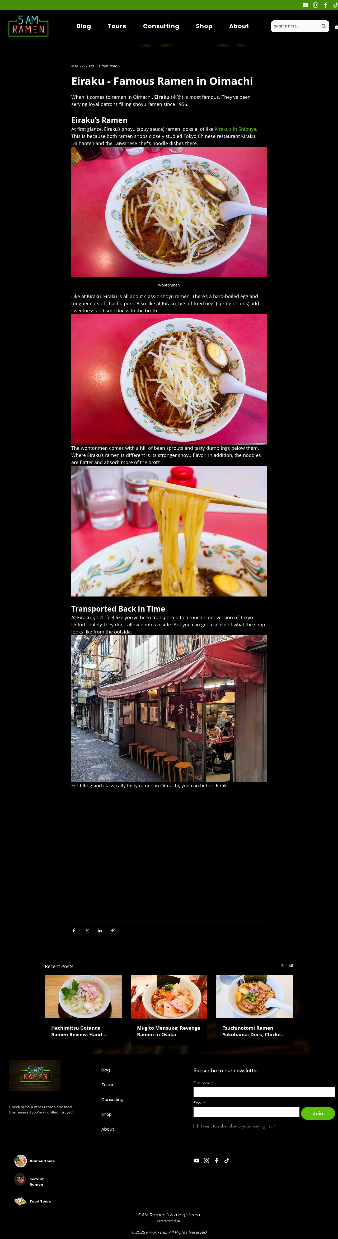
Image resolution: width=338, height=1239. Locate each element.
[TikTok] (226, 1160)
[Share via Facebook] (73, 930)
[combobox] (300, 26)
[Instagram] (315, 5)
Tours (107, 1085)
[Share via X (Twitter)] (86, 930)
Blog (105, 1070)
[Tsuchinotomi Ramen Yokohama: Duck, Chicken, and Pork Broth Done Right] (254, 996)
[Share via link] (112, 930)
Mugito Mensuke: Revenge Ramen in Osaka (168, 1031)
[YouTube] (305, 5)
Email (199, 1103)
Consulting (112, 1100)
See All (287, 965)
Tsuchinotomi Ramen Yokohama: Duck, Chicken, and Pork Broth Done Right (254, 1031)
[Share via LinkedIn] (99, 930)
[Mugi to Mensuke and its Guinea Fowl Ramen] (169, 997)
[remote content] (169, 849)
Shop (106, 1114)
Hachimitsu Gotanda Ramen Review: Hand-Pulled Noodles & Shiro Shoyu (78, 1031)
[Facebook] (325, 5)
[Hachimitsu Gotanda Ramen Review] (83, 996)
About (107, 1129)
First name (204, 1083)
